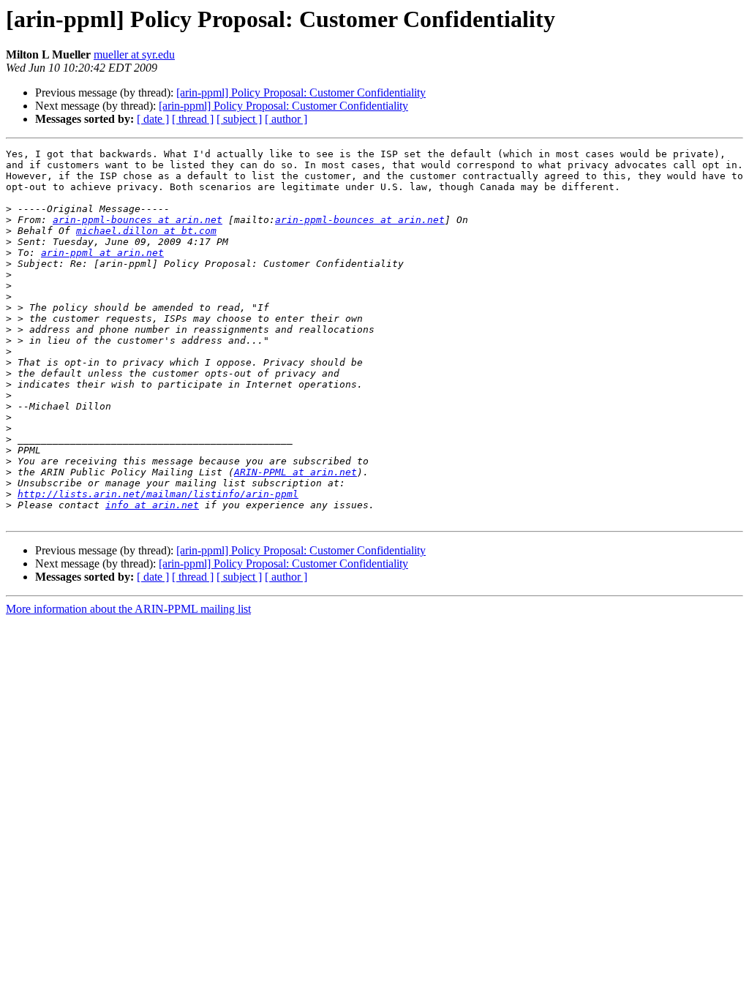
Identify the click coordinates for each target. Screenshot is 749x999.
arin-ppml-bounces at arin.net (137, 219)
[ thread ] (193, 119)
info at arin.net (152, 504)
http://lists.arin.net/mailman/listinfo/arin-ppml (158, 494)
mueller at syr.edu (134, 54)
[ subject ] (239, 119)
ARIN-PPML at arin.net (295, 472)
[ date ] (153, 119)
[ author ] (286, 119)
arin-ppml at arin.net (102, 252)
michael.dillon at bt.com (146, 230)
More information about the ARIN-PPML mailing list (128, 609)
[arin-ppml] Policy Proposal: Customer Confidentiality (301, 92)
